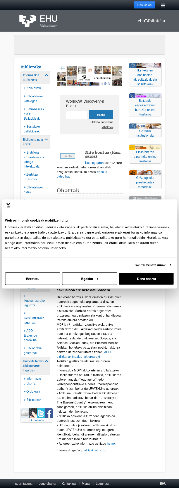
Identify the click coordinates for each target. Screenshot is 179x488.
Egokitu (87, 279)
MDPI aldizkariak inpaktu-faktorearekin (84, 354)
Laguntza (107, 126)
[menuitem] (35, 103)
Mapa (86, 483)
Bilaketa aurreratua (101, 122)
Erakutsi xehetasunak (149, 265)
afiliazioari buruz (96, 450)
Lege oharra (47, 483)
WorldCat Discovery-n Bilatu (85, 103)
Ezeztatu (32, 279)
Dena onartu (146, 279)
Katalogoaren (94, 162)
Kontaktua (69, 483)
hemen (112, 443)
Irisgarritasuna (23, 483)
